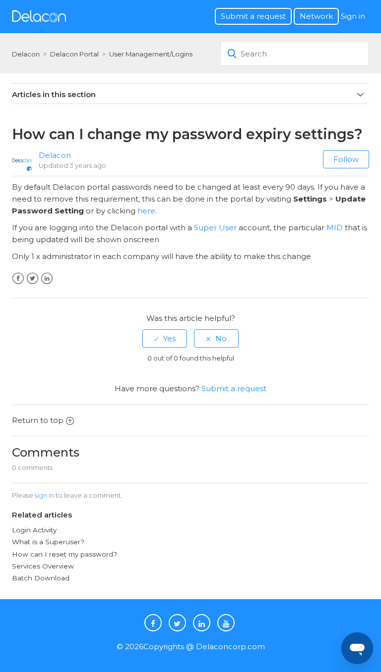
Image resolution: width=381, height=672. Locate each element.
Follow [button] (346, 159)
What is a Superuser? (48, 542)
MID (334, 227)
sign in (44, 495)
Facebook (18, 278)
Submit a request (253, 16)
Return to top (38, 420)
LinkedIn (47, 278)
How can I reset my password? (64, 554)
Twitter (32, 278)
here (146, 210)
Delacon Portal (74, 54)
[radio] (164, 338)
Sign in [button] (353, 16)
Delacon (26, 54)
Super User (215, 227)
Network (316, 16)
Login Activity (34, 530)
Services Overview (43, 566)
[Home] (39, 15)
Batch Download (40, 578)
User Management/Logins (150, 54)
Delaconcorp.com (230, 646)
